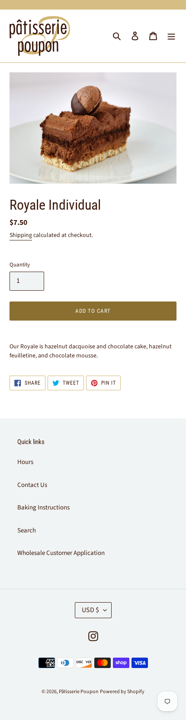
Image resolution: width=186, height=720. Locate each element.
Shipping (21, 235)
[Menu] (171, 36)
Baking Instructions (43, 507)
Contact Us (32, 485)
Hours (25, 462)
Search (26, 530)
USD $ (90, 610)
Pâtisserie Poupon (79, 691)
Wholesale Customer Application (61, 553)
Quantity (20, 265)
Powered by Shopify (122, 691)
